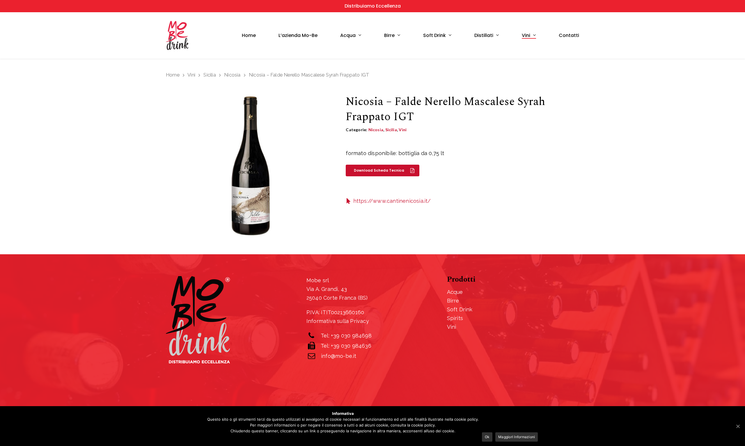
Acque (455, 292)
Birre (389, 35)
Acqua (348, 35)
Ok (487, 437)
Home (249, 35)
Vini (526, 35)
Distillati (483, 35)
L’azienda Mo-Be (298, 35)
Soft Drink (460, 309)
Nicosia (232, 75)
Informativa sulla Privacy (337, 321)
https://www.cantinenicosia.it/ (392, 201)
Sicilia (209, 75)
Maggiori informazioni (516, 437)
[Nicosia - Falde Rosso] (250, 167)
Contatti (569, 35)
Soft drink (434, 35)
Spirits (455, 318)
